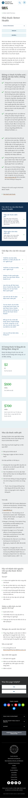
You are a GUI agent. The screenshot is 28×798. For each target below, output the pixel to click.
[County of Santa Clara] (7, 2)
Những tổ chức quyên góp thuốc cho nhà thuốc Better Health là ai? (11, 277)
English (14, 30)
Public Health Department (10, 716)
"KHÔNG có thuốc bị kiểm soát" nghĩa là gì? (11, 268)
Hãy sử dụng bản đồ (10, 177)
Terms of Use (14, 779)
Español (14, 35)
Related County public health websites (11, 721)
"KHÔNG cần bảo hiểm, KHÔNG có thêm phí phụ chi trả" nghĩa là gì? (11, 259)
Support (5, 726)
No (14, 691)
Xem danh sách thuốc (9, 194)
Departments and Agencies (14, 758)
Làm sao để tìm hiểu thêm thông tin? (11, 334)
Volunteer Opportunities (14, 763)
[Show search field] (20, 2)
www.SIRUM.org (7, 510)
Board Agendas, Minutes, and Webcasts (14, 760)
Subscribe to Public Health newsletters (14, 733)
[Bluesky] (19, 782)
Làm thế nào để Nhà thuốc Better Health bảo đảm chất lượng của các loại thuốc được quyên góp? (11, 287)
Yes (14, 687)
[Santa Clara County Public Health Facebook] (5, 704)
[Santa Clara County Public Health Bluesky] (14, 708)
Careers (14, 765)
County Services (14, 756)
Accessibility (14, 772)
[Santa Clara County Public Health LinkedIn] (19, 704)
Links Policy (14, 774)
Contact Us (14, 767)
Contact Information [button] (8, 25)
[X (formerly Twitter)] (12, 782)
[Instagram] (15, 782)
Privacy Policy (14, 777)
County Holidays (14, 770)
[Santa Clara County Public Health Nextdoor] (23, 704)
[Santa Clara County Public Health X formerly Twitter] (12, 704)
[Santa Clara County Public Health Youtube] (15, 704)
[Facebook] (8, 782)
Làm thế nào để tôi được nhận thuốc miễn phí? (10, 297)
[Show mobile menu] (24, 2)
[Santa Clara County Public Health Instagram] (8, 704)
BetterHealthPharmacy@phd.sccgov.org (14, 650)
